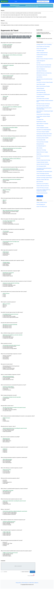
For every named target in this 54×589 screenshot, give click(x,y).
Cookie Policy (31, 582)
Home (16, 1)
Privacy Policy (18, 582)
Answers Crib (5, 1)
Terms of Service (25, 582)
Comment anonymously (25, 571)
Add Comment (32, 571)
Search (51, 1)
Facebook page (22, 5)
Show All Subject (40, 196)
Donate (38, 36)
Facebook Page (6, 5)
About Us (36, 582)
